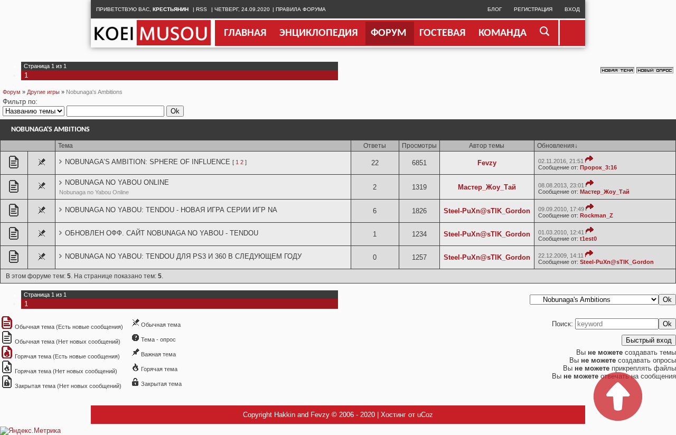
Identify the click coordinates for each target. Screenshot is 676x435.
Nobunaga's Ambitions (94, 92)
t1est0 (588, 238)
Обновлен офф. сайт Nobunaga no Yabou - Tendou (161, 233)
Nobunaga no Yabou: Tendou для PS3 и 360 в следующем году (183, 256)
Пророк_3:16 (598, 167)
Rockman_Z (596, 215)
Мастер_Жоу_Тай (487, 187)
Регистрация (533, 9)
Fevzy (486, 163)
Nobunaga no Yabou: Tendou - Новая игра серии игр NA (171, 210)
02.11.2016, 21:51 (561, 161)
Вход (572, 9)
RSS (201, 9)
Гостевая (442, 33)
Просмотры (419, 145)
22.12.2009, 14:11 (561, 255)
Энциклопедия (318, 33)
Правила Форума (301, 9)
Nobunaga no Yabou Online (117, 182)
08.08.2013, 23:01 (561, 185)
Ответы (374, 145)
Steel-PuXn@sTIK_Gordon (487, 211)
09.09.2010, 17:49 (561, 209)
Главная (245, 33)
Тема (65, 145)
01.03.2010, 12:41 (561, 232)
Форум (388, 33)
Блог (494, 9)
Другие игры (43, 92)
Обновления (556, 145)
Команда (502, 33)
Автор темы (486, 145)
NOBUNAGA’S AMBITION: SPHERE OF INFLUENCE (147, 162)
